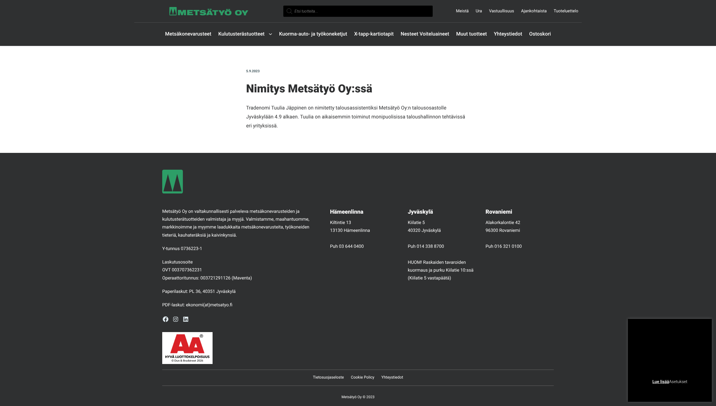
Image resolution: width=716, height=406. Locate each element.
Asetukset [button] (678, 381)
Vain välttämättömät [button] (654, 390)
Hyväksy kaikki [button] (691, 390)
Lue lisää (660, 381)
